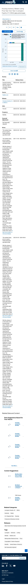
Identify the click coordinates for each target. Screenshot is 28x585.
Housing (17, 516)
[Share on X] (9, 74)
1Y (6, 27)
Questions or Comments (7, 572)
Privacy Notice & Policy (7, 581)
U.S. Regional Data (9, 516)
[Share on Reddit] (15, 74)
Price (21, 538)
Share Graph (13, 70)
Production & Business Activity (12, 519)
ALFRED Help (5, 575)
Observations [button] (6, 19)
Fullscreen (21, 66)
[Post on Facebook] (12, 74)
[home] (8, 2)
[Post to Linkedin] (17, 74)
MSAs (18, 510)
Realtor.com (5, 95)
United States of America (16, 544)
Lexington (7, 532)
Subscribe (22, 558)
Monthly (6, 544)
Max (18, 27)
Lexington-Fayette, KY (10, 510)
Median (6, 535)
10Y (13, 27)
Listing (18, 532)
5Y (10, 27)
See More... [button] (14, 465)
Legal (3, 579)
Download (19, 31)
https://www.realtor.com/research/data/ (8, 232)
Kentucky (7, 513)
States (12, 513)
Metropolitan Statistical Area (11, 538)
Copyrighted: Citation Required (12, 541)
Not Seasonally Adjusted (10, 547)
